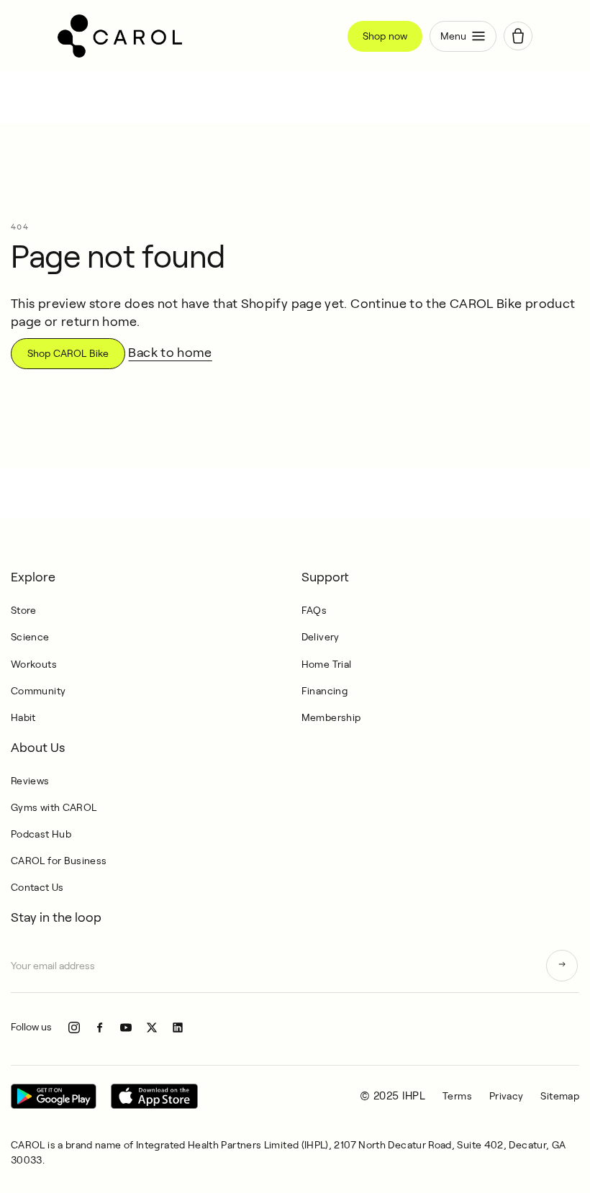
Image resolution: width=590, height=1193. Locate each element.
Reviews (30, 780)
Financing (324, 691)
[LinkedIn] (178, 1027)
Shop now (385, 36)
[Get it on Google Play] (53, 1096)
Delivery (320, 637)
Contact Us (37, 887)
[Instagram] (74, 1027)
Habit (23, 717)
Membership (331, 717)
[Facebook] (100, 1027)
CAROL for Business (58, 860)
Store (24, 610)
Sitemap (559, 1096)
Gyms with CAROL (53, 807)
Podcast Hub (41, 834)
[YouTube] (126, 1027)
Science (30, 637)
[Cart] (518, 36)
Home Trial (326, 664)
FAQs (314, 610)
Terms (457, 1096)
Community (38, 691)
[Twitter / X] (152, 1027)
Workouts (34, 664)
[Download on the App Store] (154, 1096)
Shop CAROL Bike (68, 353)
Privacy (506, 1096)
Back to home (170, 352)
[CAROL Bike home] (197, 36)
